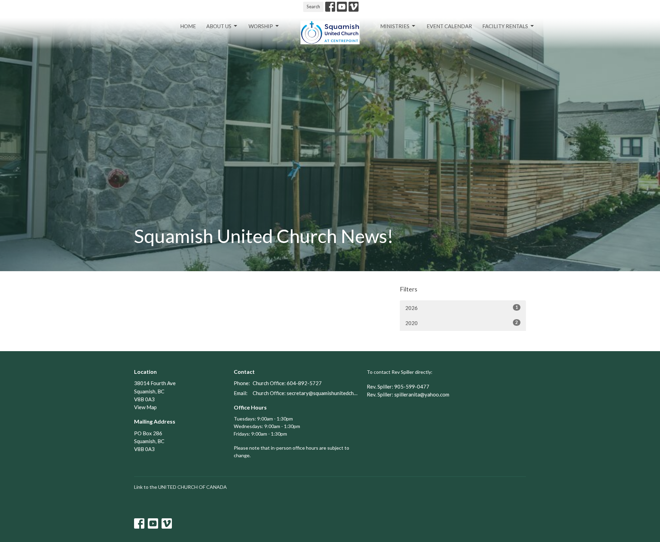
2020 (461, 323)
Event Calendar (449, 26)
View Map (145, 407)
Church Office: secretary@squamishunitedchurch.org (306, 393)
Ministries (394, 26)
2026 (461, 307)
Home (188, 26)
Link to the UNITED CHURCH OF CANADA (180, 487)
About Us (218, 26)
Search (313, 6)
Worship (261, 26)
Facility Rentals (505, 26)
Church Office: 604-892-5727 (287, 383)
